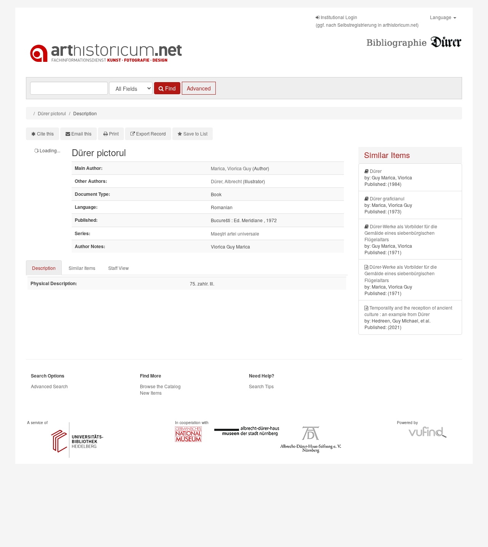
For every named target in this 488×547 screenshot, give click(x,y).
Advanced (199, 88)
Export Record (151, 133)
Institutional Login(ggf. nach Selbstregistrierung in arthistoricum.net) (367, 21)
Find (170, 88)
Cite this (45, 133)
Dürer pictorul (52, 113)
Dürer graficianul (387, 198)
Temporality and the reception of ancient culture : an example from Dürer (408, 310)
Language (441, 17)
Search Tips (261, 386)
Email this (81, 133)
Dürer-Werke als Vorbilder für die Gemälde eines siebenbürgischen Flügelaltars (400, 232)
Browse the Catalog (160, 386)
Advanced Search (49, 386)
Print (114, 133)
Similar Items (82, 268)
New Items (151, 392)
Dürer (376, 171)
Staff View (118, 268)
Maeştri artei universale (235, 233)
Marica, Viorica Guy (231, 168)
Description (44, 268)
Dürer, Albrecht (226, 181)
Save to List (195, 133)
